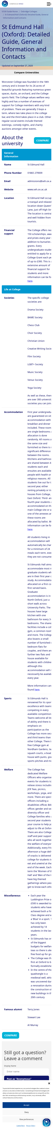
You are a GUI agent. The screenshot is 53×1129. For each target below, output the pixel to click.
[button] (49, 1083)
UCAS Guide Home (10, 11)
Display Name (10, 1066)
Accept (26, 1105)
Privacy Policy (30, 1126)
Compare (42, 140)
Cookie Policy (20, 1126)
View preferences (26, 1119)
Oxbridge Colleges (29, 11)
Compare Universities (26, 72)
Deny (26, 1112)
